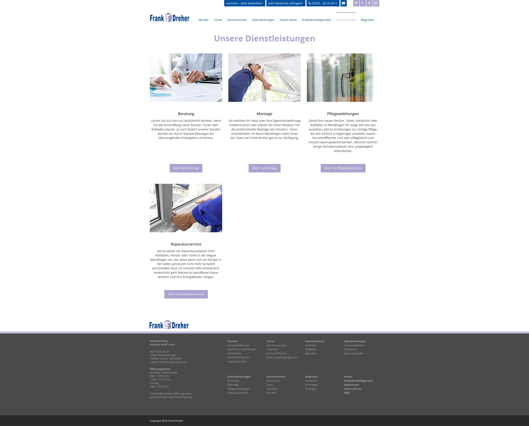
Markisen (311, 345)
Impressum (351, 384)
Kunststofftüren (276, 353)
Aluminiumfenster (239, 357)
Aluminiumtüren (276, 345)
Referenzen (273, 381)
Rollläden (311, 349)
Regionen (311, 376)
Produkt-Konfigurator (358, 381)
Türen (270, 341)
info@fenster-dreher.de (172, 362)
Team (269, 384)
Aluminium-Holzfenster (242, 349)
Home (348, 376)
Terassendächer (353, 345)
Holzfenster (235, 353)
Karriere (271, 393)
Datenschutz (352, 389)
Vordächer (350, 349)
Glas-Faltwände (353, 353)
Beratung (233, 381)
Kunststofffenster (238, 345)
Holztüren (272, 349)
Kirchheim (311, 381)
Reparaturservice (238, 393)
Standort (271, 389)
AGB (347, 393)
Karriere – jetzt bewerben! (244, 3)
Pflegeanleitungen (239, 389)
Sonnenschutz (314, 341)
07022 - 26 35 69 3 (324, 3)
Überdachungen (355, 341)
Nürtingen (311, 384)
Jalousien (310, 353)
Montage (233, 384)
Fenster (233, 341)
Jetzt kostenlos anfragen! (286, 3)
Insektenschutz (237, 361)
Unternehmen (276, 376)
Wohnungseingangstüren (282, 357)
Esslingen (311, 389)
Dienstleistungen (239, 376)
